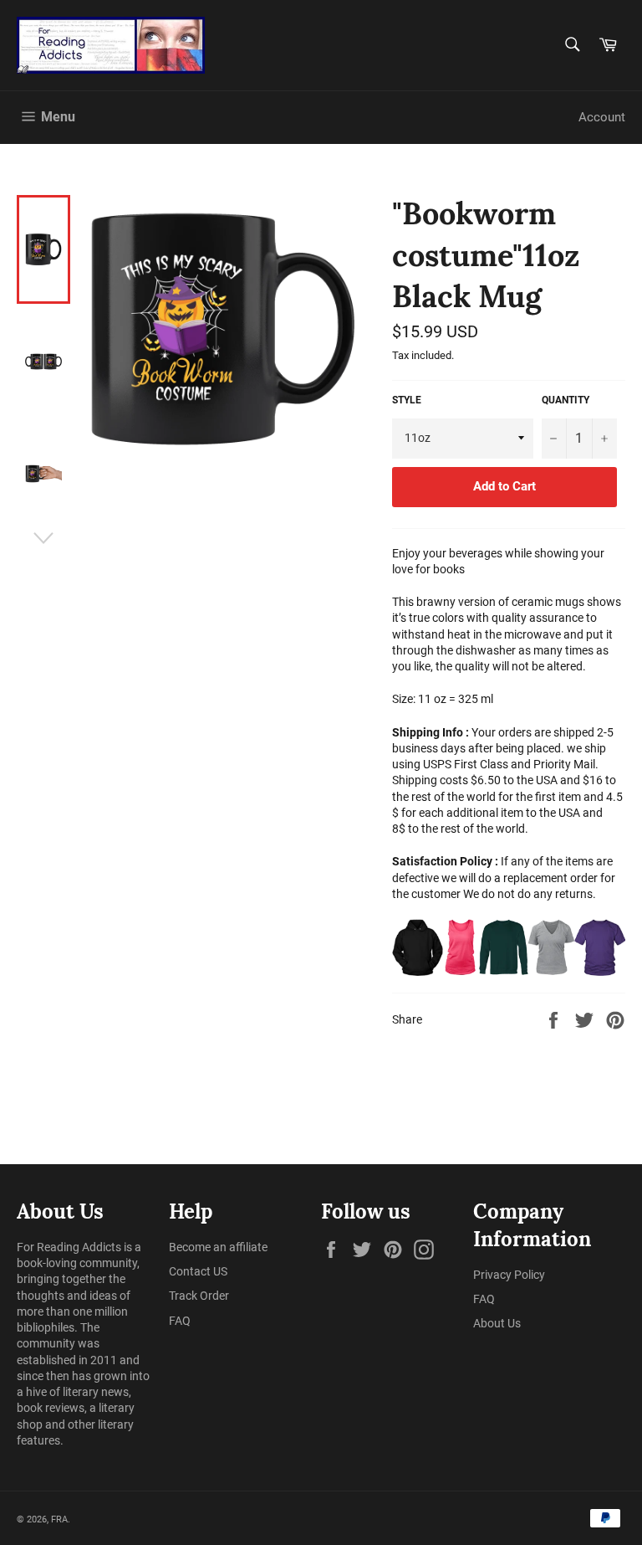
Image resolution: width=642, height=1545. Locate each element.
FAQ (180, 1320)
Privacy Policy (509, 1274)
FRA (59, 1519)
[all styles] (508, 947)
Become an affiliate (218, 1247)
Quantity (565, 400)
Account (601, 117)
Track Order (199, 1295)
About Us (497, 1323)
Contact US (198, 1271)
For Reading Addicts (69, 1247)
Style (406, 400)
